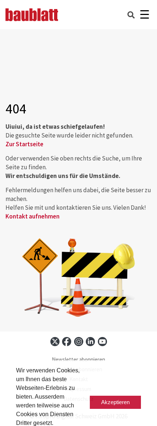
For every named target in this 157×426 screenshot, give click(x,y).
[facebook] (66, 341)
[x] (55, 341)
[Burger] (144, 15)
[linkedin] (90, 341)
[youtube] (102, 341)
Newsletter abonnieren (78, 359)
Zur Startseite (24, 144)
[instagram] (78, 341)
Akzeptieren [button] (115, 402)
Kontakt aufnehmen (32, 216)
